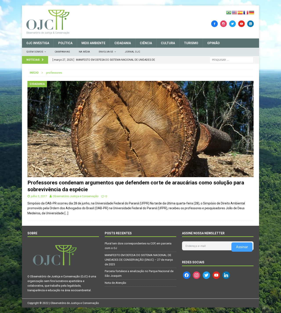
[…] (66, 213)
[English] (235, 12)
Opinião (213, 43)
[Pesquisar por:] (232, 59)
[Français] (246, 12)
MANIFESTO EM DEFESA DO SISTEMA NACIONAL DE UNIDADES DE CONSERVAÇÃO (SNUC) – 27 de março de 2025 (139, 259)
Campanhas (62, 51)
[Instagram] (223, 23)
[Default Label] (241, 23)
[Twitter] (232, 23)
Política (65, 43)
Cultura (168, 43)
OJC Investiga (37, 43)
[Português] (229, 12)
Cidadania (122, 43)
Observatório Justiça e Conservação (76, 196)
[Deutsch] (252, 12)
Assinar (242, 247)
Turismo (191, 43)
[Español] (240, 12)
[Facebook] (214, 23)
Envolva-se (106, 51)
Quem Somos (34, 51)
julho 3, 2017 (39, 196)
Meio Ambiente (93, 43)
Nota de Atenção (115, 282)
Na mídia (84, 51)
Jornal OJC (132, 51)
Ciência (146, 43)
